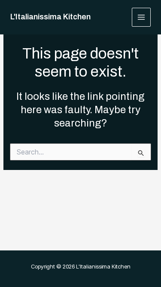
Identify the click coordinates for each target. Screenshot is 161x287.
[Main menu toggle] (141, 17)
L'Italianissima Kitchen (50, 16)
